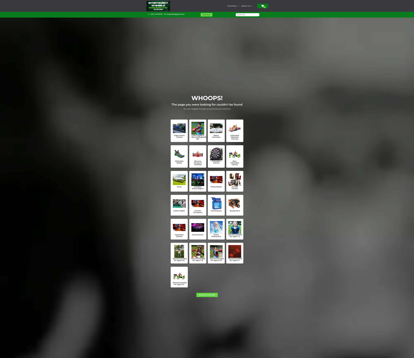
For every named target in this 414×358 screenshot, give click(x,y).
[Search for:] (247, 15)
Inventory (232, 6)
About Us (245, 6)
